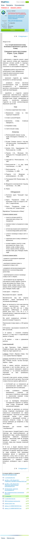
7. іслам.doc (8, 496)
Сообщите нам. (22, 13)
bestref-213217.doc (10, 503)
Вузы (3, 5)
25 (26, 508)
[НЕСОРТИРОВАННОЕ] (15, 20)
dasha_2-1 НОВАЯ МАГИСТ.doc (13, 506)
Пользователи (19, 5)
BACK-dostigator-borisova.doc (12, 501)
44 (26, 501)
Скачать (12, 30)
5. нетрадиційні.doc (10, 477)
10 (26, 498)
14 (26, 496)
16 (26, 503)
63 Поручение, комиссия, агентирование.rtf (11, 489)
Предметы (9, 5)
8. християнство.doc (10, 498)
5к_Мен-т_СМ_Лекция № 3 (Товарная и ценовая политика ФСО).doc (16, 480)
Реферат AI (5, 7)
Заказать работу (15, 7)
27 (26, 506)
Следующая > (23, 36)
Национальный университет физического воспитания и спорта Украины (16, 17)
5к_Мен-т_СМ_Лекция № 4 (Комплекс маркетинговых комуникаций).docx (12, 485)
